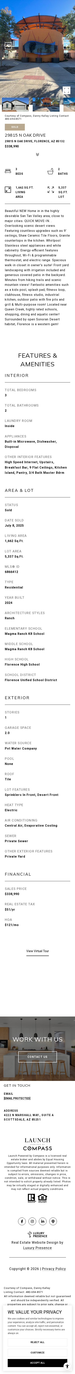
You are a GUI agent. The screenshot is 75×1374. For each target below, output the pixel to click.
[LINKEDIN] (43, 1221)
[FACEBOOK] (22, 1221)
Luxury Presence (37, 1248)
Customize (37, 1352)
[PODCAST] (53, 1221)
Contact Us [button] (38, 1056)
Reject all (37, 1342)
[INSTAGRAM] (32, 1221)
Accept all (37, 1363)
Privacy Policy (54, 1269)
